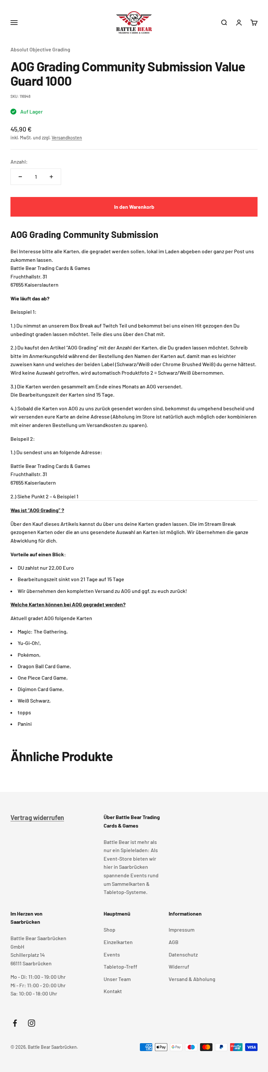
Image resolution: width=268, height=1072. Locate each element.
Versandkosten (67, 137)
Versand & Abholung (192, 979)
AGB (173, 942)
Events (112, 954)
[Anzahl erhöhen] (51, 177)
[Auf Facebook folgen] (14, 1023)
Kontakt (113, 991)
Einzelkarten (118, 942)
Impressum (181, 929)
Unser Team (117, 979)
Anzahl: (19, 161)
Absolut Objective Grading (40, 49)
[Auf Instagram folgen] (31, 1023)
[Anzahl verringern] (20, 177)
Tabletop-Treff (120, 966)
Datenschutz (183, 954)
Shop (109, 929)
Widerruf (179, 966)
